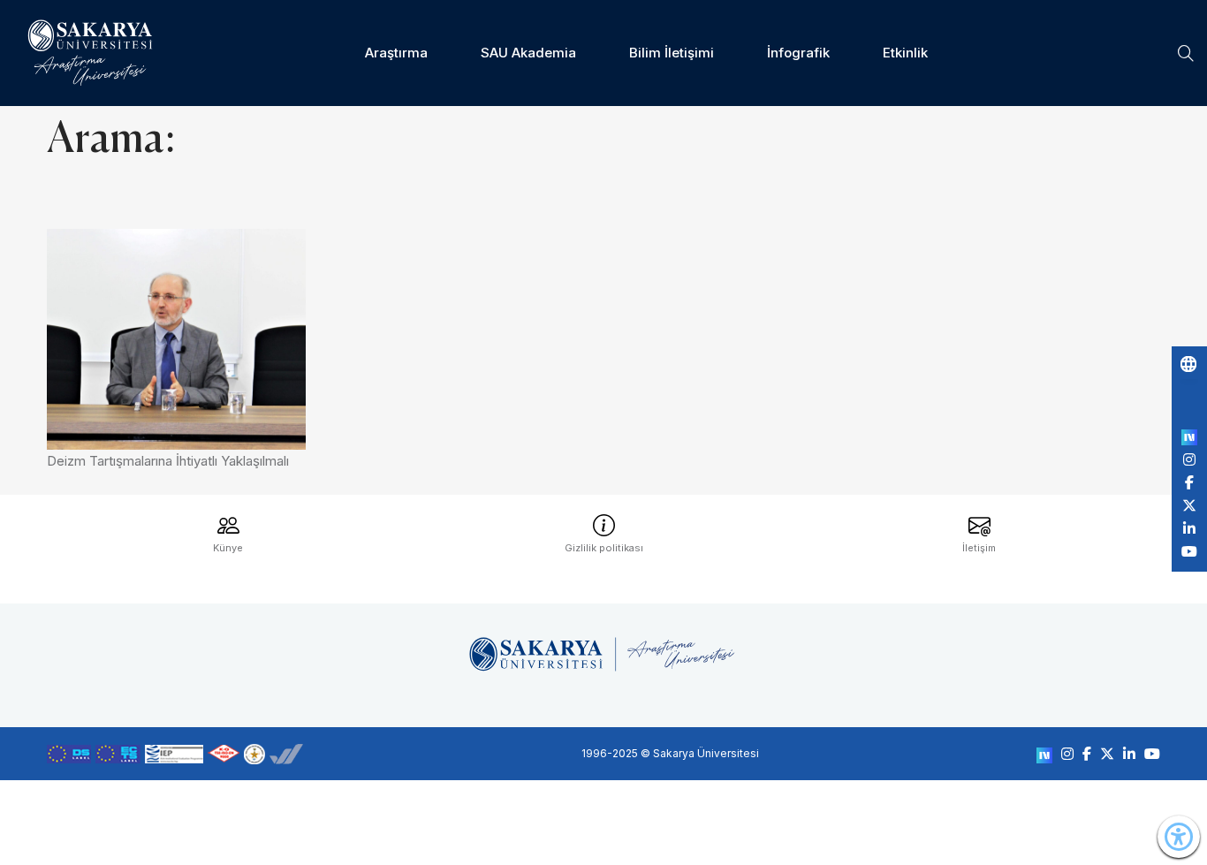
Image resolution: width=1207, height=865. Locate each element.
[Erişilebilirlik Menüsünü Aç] (1179, 837)
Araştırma (396, 52)
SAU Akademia (528, 52)
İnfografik (798, 52)
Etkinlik (905, 52)
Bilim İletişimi (671, 52)
